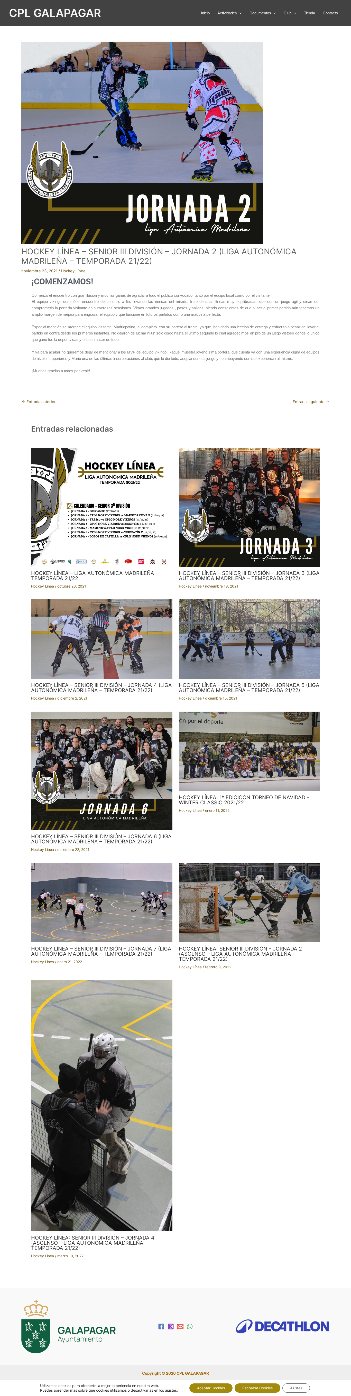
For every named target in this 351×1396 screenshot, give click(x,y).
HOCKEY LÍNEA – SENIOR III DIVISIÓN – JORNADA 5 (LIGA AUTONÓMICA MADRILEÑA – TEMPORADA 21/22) (249, 687)
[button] (239, 13)
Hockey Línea (73, 270)
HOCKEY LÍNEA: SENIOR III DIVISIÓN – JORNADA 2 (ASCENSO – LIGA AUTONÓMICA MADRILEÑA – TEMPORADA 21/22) (240, 954)
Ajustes (296, 1388)
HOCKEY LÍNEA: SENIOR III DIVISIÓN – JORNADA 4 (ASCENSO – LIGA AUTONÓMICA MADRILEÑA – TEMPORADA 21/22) (92, 1243)
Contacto (330, 13)
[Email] (180, 1326)
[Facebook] (161, 1326)
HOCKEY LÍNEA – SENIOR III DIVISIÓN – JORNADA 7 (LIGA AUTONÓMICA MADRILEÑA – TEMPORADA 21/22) (101, 951)
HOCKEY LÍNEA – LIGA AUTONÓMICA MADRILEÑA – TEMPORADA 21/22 (94, 575)
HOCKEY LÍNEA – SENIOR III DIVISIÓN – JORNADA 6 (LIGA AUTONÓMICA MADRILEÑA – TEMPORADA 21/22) (101, 839)
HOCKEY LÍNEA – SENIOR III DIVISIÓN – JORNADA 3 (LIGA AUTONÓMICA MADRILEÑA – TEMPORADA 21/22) (249, 575)
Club (287, 13)
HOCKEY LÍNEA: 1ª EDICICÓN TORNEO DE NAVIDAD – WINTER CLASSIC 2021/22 (244, 800)
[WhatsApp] (190, 1326)
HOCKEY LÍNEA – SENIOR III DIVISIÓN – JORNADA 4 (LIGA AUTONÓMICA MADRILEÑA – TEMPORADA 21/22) (101, 687)
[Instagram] (171, 1326)
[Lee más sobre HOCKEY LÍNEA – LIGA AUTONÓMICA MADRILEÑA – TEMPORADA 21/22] (101, 507)
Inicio (205, 13)
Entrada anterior (39, 402)
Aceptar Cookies (211, 1388)
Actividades (227, 13)
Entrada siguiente (311, 402)
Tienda (309, 13)
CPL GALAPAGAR (55, 13)
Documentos (260, 13)
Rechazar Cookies (257, 1388)
